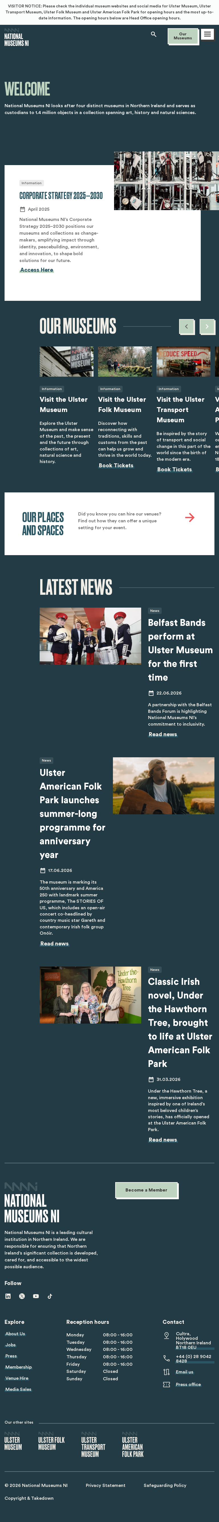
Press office (188, 1384)
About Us (15, 1334)
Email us (184, 1372)
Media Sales (18, 1389)
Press (11, 1356)
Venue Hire (16, 1378)
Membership (18, 1367)
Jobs (10, 1345)
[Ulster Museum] (13, 1441)
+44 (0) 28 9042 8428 (193, 1358)
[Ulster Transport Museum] (94, 1445)
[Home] (17, 43)
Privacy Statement (105, 1485)
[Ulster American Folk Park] (133, 1445)
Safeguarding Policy (165, 1485)
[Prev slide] (186, 326)
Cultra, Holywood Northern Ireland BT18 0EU (193, 1341)
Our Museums (183, 36)
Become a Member (146, 1190)
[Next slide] (207, 326)
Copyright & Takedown (29, 1498)
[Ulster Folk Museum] (51, 1441)
